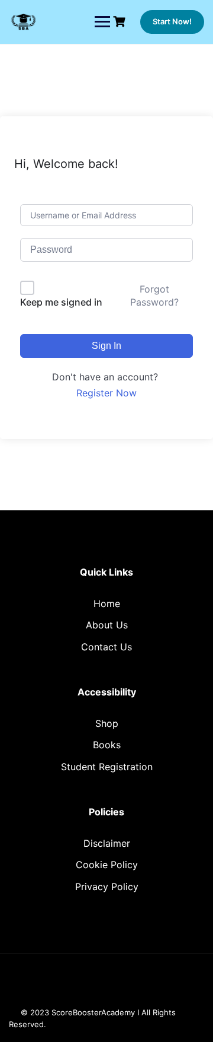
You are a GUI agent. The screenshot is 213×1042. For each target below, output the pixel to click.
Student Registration (107, 767)
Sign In (106, 346)
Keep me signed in (61, 302)
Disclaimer (106, 843)
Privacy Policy (106, 886)
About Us (107, 625)
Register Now (106, 393)
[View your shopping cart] (120, 21)
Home (106, 603)
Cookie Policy (107, 865)
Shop (106, 723)
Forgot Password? (154, 295)
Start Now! (172, 21)
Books (107, 745)
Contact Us (106, 647)
